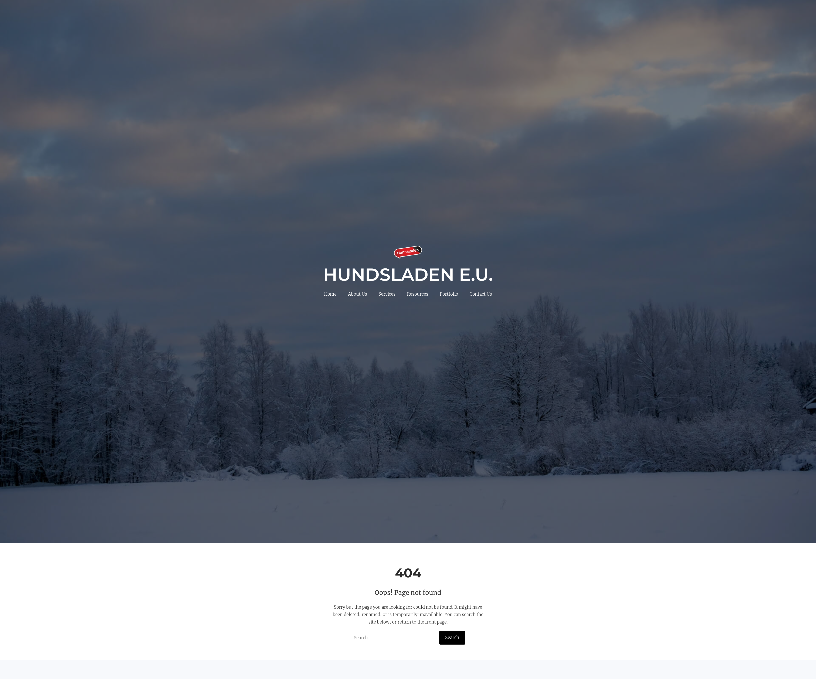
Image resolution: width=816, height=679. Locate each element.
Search (452, 637)
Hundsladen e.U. (408, 274)
